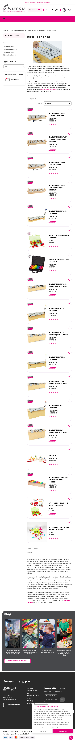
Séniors (29, 698)
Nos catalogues (31, 703)
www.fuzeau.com (45, 2)
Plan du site (30, 688)
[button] (12, 652)
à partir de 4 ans (11, 49)
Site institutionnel (32, 690)
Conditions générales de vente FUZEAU (16, 734)
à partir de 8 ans (10, 55)
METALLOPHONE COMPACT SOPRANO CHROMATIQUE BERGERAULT (58, 139)
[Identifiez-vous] (64, 10)
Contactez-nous (13, 705)
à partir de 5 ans (10, 52)
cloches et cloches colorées (49, 89)
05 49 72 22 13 (10, 696)
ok (39, 10)
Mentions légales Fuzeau (11, 731)
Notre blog (30, 701)
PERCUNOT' (52, 455)
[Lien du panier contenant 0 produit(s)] (70, 10)
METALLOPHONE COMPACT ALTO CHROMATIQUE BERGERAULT (58, 188)
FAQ (28, 693)
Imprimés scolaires (32, 696)
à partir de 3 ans (10, 46)
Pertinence (58, 103)
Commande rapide (52, 10)
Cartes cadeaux (14, 79)
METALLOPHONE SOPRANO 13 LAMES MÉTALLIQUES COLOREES (58, 480)
